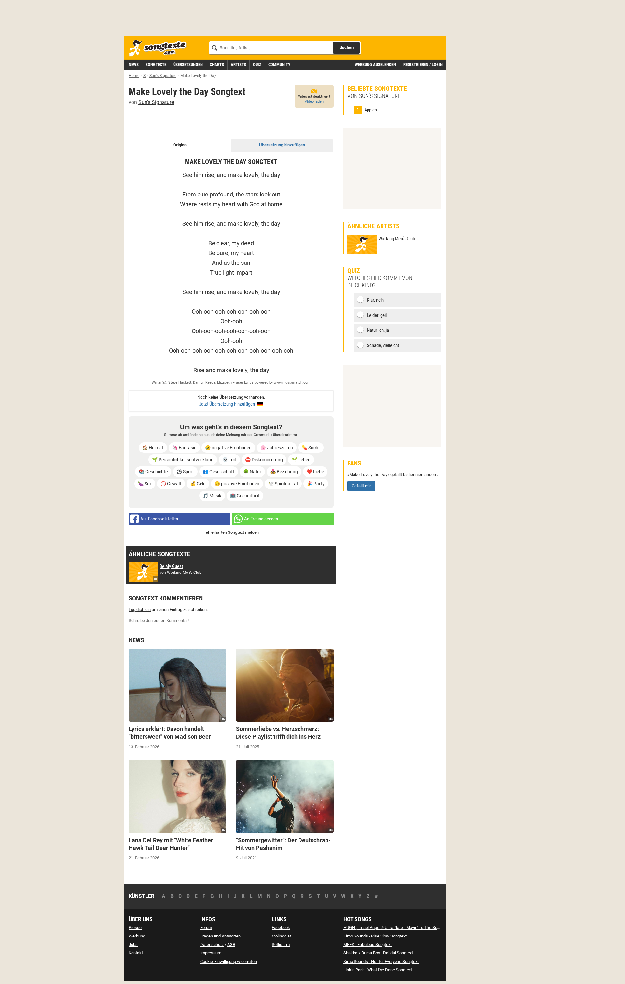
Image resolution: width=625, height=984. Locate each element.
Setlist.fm (281, 944)
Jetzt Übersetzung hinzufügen (227, 404)
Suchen (347, 47)
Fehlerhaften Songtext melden (231, 532)
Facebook (281, 927)
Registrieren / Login (423, 64)
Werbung (137, 936)
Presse (135, 927)
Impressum (210, 952)
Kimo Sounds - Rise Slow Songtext (375, 936)
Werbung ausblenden (375, 64)
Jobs (133, 944)
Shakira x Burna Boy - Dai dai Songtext (378, 952)
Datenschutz (212, 944)
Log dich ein (140, 609)
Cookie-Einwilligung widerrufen (228, 961)
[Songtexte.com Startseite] (159, 48)
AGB (231, 944)
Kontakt (136, 952)
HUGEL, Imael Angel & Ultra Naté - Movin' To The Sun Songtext (400, 927)
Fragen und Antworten (220, 936)
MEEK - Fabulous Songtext (367, 944)
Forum (206, 927)
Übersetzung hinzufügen (282, 144)
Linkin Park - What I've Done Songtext (377, 969)
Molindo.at (281, 936)
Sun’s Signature (156, 102)
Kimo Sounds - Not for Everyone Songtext (381, 961)
